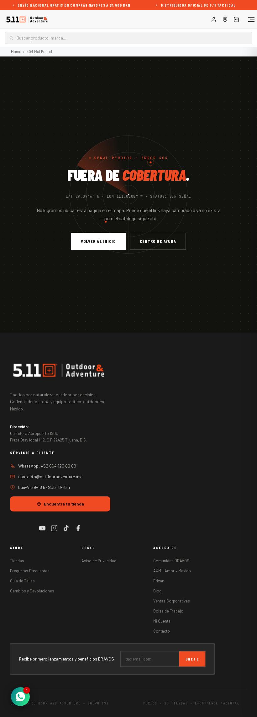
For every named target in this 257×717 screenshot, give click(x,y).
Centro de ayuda (158, 241)
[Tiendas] (225, 19)
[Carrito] (236, 19)
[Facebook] (78, 528)
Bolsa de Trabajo (168, 610)
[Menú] (248, 19)
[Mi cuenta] (213, 19)
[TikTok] (66, 528)
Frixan (158, 580)
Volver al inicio (98, 241)
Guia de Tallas (22, 580)
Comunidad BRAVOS (171, 560)
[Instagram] (54, 528)
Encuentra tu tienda (64, 503)
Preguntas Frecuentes (30, 570)
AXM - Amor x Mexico (172, 570)
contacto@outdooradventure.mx (49, 476)
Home (16, 52)
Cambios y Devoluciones (32, 590)
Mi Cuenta (161, 620)
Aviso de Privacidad (98, 560)
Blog (157, 590)
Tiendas (17, 560)
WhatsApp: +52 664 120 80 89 (47, 465)
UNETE (192, 659)
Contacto (161, 631)
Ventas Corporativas (171, 600)
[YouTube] (42, 528)
